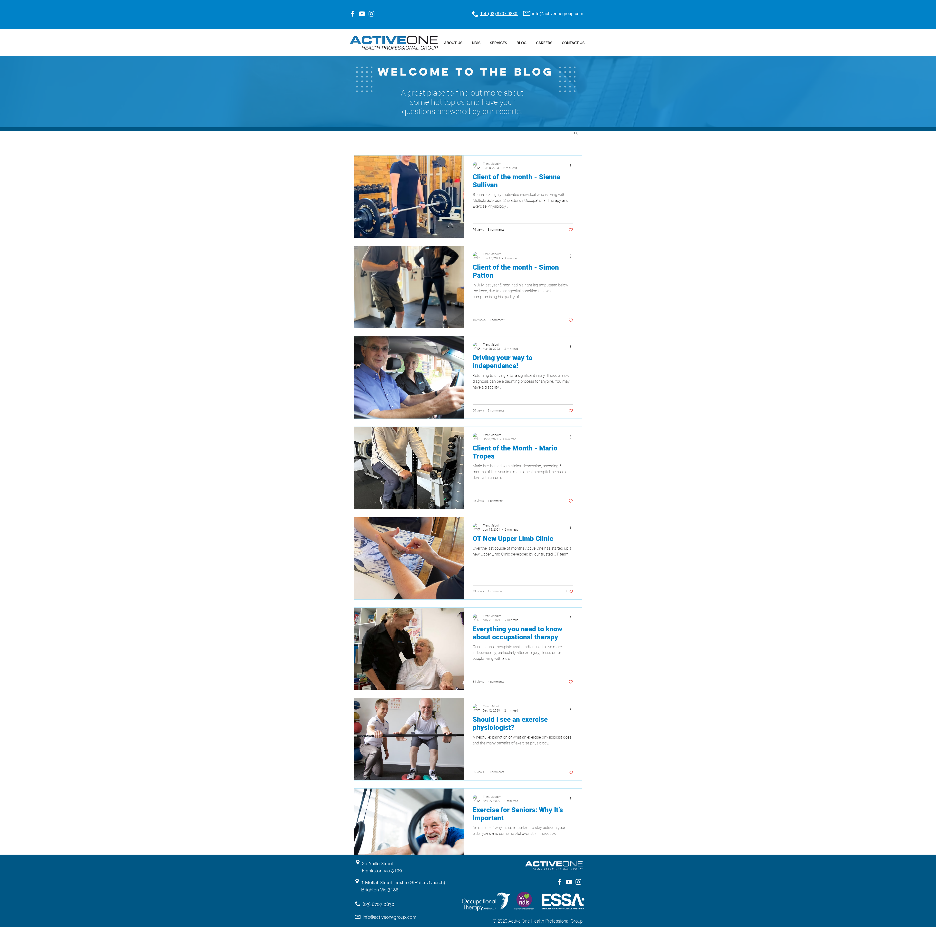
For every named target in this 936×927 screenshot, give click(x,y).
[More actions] (572, 165)
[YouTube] (362, 14)
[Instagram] (371, 14)
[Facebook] (352, 14)
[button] (576, 133)
